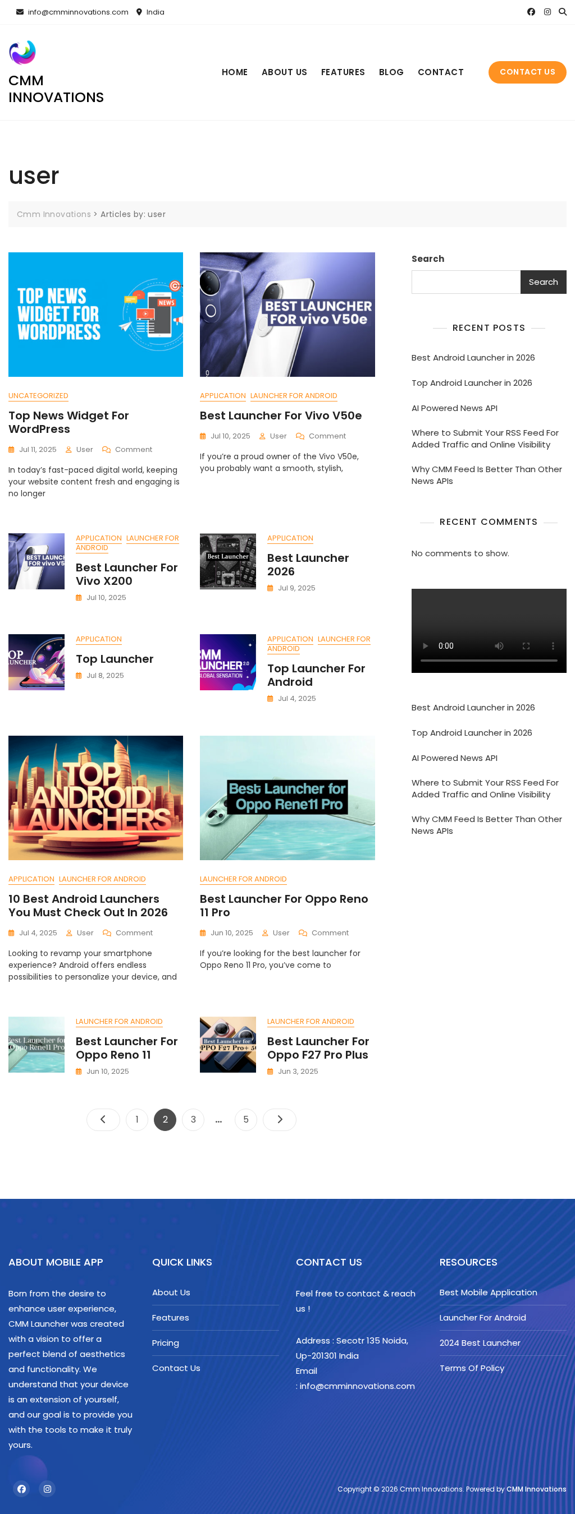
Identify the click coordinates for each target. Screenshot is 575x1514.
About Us (285, 72)
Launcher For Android (293, 395)
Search (428, 259)
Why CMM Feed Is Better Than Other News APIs (487, 475)
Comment (133, 450)
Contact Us (527, 71)
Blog (391, 72)
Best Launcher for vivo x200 (127, 574)
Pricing (165, 1343)
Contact (441, 72)
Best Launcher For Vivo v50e (281, 415)
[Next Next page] (279, 1120)
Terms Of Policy (472, 1368)
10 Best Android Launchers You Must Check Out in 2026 (88, 905)
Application (223, 395)
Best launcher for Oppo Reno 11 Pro (284, 905)
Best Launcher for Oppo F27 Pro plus (318, 1048)
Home (235, 72)
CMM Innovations (536, 1489)
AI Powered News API (455, 408)
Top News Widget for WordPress (68, 422)
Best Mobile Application (488, 1292)
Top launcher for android (316, 675)
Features (343, 72)
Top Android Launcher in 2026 (472, 383)
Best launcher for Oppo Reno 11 (127, 1048)
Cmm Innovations (56, 89)
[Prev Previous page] (103, 1120)
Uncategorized (38, 395)
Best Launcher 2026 (308, 564)
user (84, 449)
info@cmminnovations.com (77, 12)
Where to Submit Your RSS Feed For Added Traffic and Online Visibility (485, 438)
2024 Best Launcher (480, 1343)
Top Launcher (115, 659)
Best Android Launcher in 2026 (473, 357)
